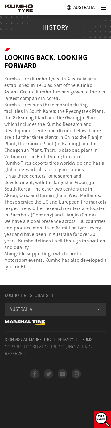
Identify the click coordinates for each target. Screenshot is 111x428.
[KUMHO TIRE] (25, 8)
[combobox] (55, 309)
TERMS (86, 339)
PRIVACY (65, 339)
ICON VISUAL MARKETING (28, 339)
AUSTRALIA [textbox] (21, 309)
